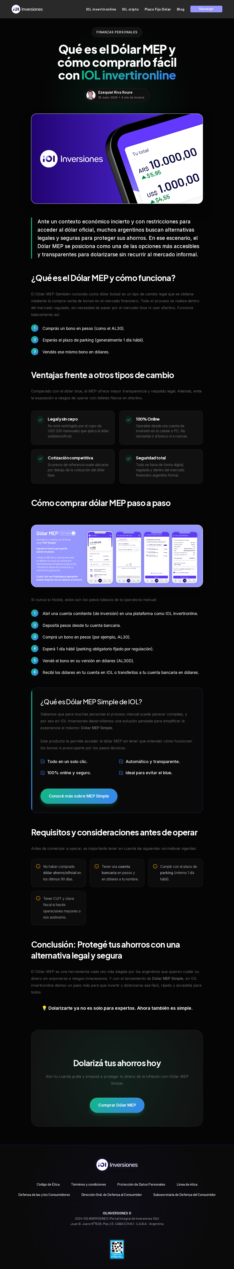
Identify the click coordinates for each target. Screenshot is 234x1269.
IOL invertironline (101, 9)
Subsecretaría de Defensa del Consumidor (184, 1194)
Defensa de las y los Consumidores (44, 1194)
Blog (181, 9)
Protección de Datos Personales (141, 1184)
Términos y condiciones (88, 1184)
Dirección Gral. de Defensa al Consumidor (111, 1194)
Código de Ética (48, 1184)
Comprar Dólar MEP (117, 1105)
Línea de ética (187, 1184)
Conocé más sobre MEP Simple (79, 796)
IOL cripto (130, 9)
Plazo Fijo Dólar (158, 9)
